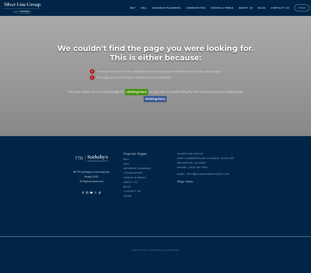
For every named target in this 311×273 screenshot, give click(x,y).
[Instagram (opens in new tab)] (87, 192)
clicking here (136, 92)
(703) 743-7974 (198, 167)
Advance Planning (166, 7)
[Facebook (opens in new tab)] (83, 192)
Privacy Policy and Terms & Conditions (155, 250)
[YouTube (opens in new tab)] (91, 192)
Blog (262, 7)
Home (302, 7)
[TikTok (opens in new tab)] (99, 192)
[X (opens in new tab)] (95, 192)
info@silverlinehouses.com (208, 174)
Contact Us (280, 7)
